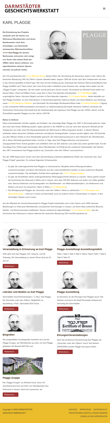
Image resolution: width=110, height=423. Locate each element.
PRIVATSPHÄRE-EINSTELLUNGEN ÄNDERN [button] (88, 413)
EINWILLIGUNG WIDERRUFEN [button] (93, 416)
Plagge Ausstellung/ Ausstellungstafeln (79, 249)
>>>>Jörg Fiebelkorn (90, 103)
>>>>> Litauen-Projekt (81, 210)
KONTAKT (73, 410)
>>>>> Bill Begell (84, 93)
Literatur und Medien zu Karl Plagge (23, 291)
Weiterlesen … (10, 266)
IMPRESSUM (85, 410)
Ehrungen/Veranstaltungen (72, 335)
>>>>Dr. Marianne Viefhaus (20, 103)
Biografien (9, 334)
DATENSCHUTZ (100, 410)
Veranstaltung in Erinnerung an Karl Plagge (27, 249)
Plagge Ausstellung (68, 291)
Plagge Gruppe (11, 377)
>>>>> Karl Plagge (11, 53)
